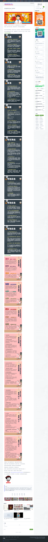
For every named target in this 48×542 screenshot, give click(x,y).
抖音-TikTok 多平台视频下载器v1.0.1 (41, 50)
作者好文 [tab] (38, 88)
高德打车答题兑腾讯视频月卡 (39, 90)
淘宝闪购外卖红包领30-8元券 (9, 4)
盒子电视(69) (41, 118)
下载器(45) (41, 124)
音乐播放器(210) (41, 115)
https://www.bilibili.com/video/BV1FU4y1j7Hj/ (17, 472)
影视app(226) (37, 115)
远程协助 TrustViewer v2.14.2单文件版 (40, 98)
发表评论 (31, 529)
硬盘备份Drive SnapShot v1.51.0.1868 (41, 45)
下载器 (40, 8)
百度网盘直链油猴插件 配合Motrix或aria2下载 (40, 107)
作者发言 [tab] (42, 88)
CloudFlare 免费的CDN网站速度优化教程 (41, 59)
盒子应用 (43, 96)
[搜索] (40, 1)
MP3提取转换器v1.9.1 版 (38, 101)
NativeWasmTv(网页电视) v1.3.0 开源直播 (41, 64)
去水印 (42, 8)
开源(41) (40, 127)
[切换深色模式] (42, 1)
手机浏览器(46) (37, 124)
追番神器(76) (37, 118)
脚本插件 (43, 108)
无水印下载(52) (41, 121)
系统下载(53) (37, 121)
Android (43, 102)
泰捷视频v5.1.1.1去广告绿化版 (39, 95)
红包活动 (43, 91)
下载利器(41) (37, 127)
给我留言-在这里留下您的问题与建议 (41, 73)
